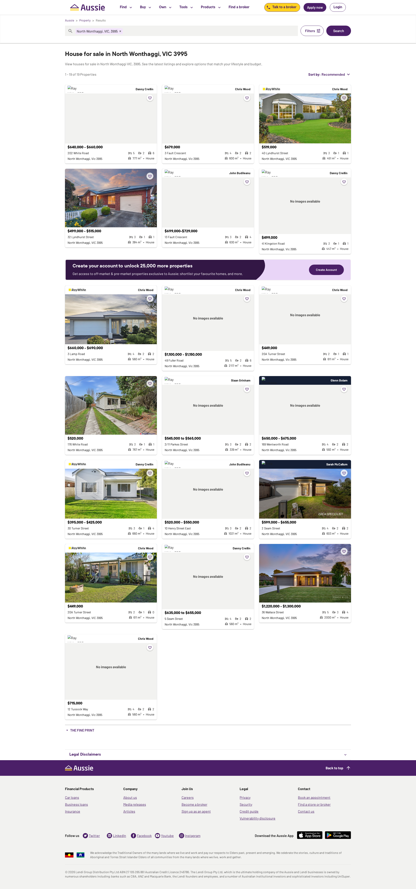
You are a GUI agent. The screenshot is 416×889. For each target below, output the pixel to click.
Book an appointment (314, 797)
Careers (188, 797)
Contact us (306, 811)
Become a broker (194, 804)
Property (85, 20)
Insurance (72, 811)
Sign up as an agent (196, 811)
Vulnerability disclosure (257, 818)
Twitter (94, 835)
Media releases (134, 804)
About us (130, 797)
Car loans (72, 797)
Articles (129, 811)
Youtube (167, 835)
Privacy (245, 797)
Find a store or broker (314, 804)
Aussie (69, 20)
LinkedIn (119, 835)
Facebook (144, 835)
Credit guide (249, 811)
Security (246, 804)
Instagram (192, 835)
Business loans (76, 804)
